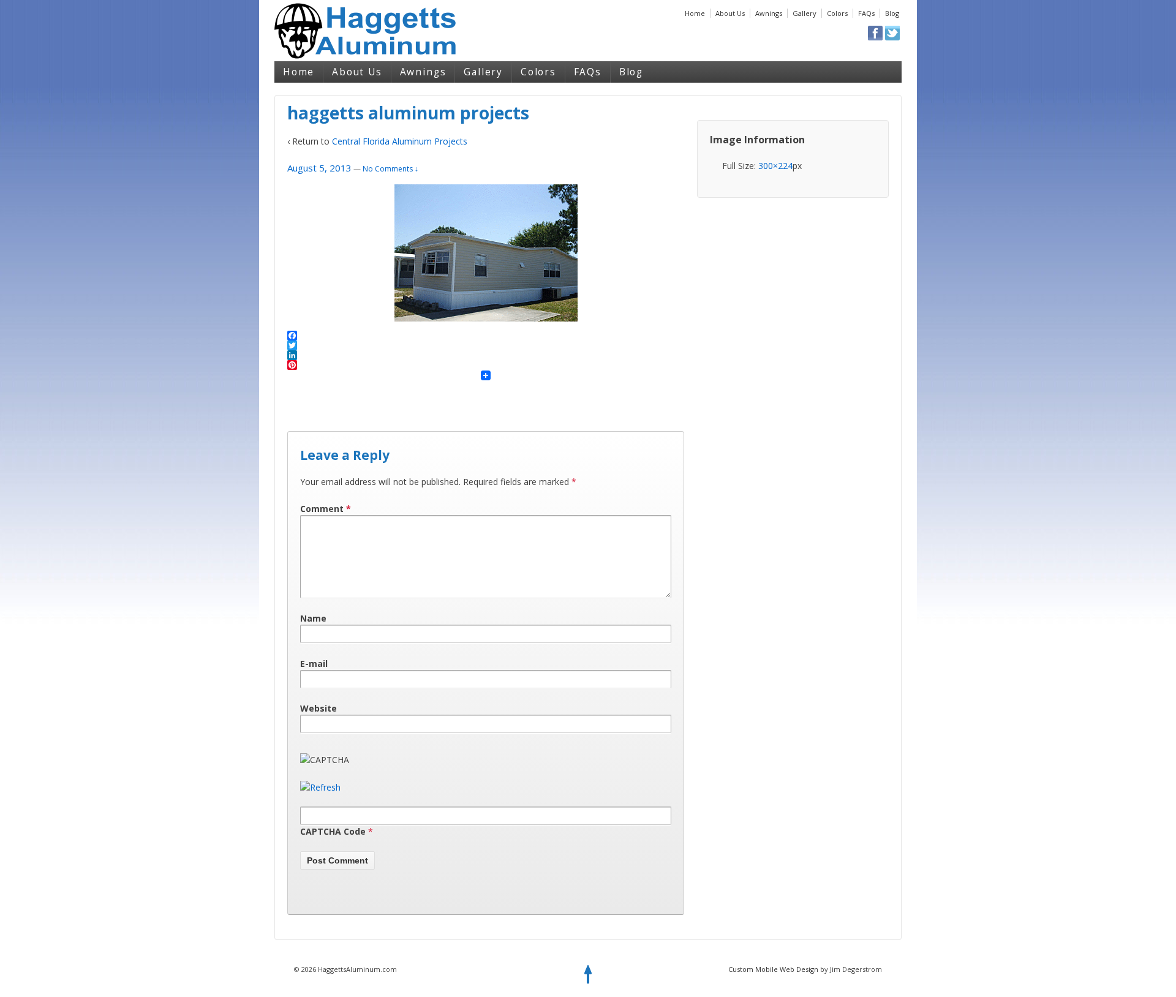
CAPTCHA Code (333, 831)
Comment (325, 508)
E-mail (314, 663)
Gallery (804, 13)
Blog (892, 13)
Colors (837, 13)
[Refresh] (320, 787)
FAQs (866, 13)
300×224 (775, 165)
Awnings (768, 13)
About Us (730, 13)
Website (318, 708)
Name (313, 618)
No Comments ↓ (390, 169)
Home (695, 13)
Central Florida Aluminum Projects (399, 141)
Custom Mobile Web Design (773, 969)
